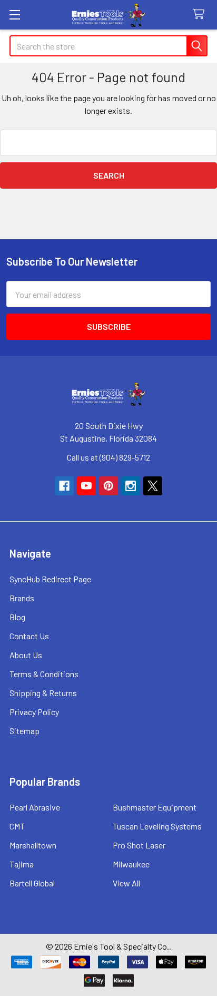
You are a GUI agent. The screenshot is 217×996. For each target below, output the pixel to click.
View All (126, 883)
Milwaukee (131, 864)
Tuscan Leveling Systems (157, 826)
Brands (21, 598)
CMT (17, 826)
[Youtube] (86, 485)
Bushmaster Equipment (154, 807)
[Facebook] (64, 485)
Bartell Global (32, 883)
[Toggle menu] (14, 14)
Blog (17, 617)
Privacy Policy (34, 712)
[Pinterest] (108, 485)
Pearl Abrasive (34, 807)
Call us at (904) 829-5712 (108, 457)
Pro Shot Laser (139, 845)
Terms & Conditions (43, 674)
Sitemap (24, 731)
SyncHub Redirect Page (50, 579)
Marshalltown (32, 845)
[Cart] (201, 14)
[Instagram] (130, 485)
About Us (25, 655)
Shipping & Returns (43, 693)
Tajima (21, 864)
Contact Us (29, 636)
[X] (152, 485)
